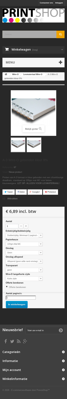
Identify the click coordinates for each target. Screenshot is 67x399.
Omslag (10, 248)
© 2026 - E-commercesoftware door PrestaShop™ (26, 390)
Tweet (10, 192)
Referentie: (7, 167)
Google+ (36, 192)
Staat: (5, 172)
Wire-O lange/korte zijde (18, 274)
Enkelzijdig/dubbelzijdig (18, 231)
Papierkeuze (12, 239)
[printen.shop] (33, 15)
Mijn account (11, 370)
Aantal (9, 221)
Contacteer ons (46, 3)
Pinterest (51, 192)
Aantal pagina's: (14, 293)
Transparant (12, 265)
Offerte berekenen (15, 283)
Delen (22, 192)
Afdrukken (12, 198)
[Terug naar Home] (6, 74)
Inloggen (59, 3)
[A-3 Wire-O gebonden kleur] (18, 145)
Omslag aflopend (15, 257)
